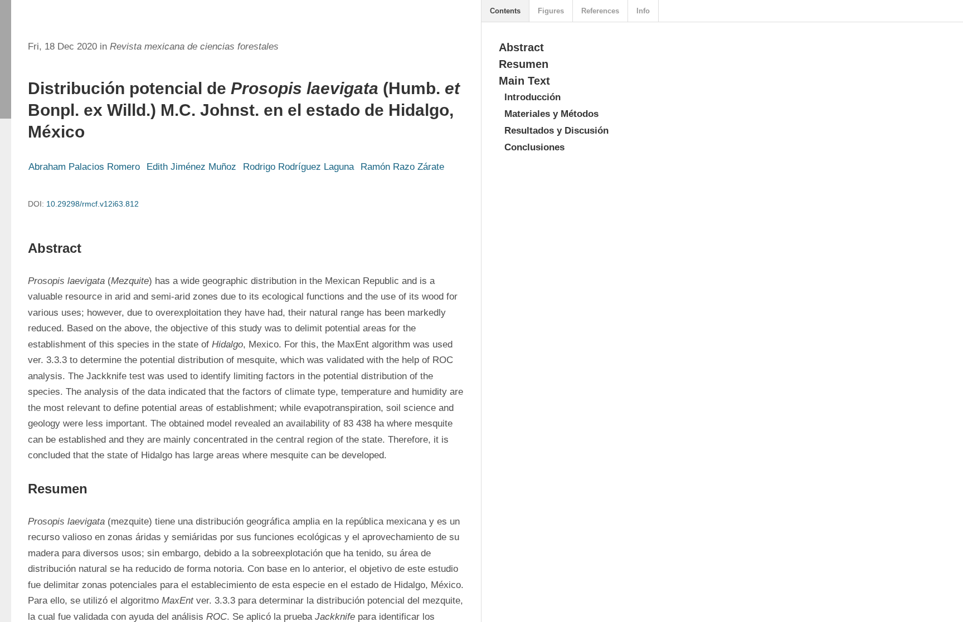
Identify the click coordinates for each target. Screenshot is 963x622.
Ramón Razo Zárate (402, 166)
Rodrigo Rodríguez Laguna (298, 166)
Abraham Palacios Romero (84, 166)
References (600, 11)
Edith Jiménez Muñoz (191, 166)
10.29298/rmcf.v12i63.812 (92, 203)
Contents (505, 11)
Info (643, 11)
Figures (551, 11)
